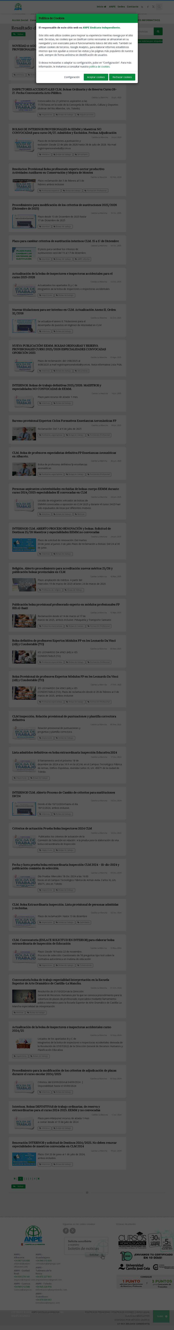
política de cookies (99, 66)
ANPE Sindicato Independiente (101, 27)
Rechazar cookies (122, 77)
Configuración (72, 77)
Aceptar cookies (96, 77)
